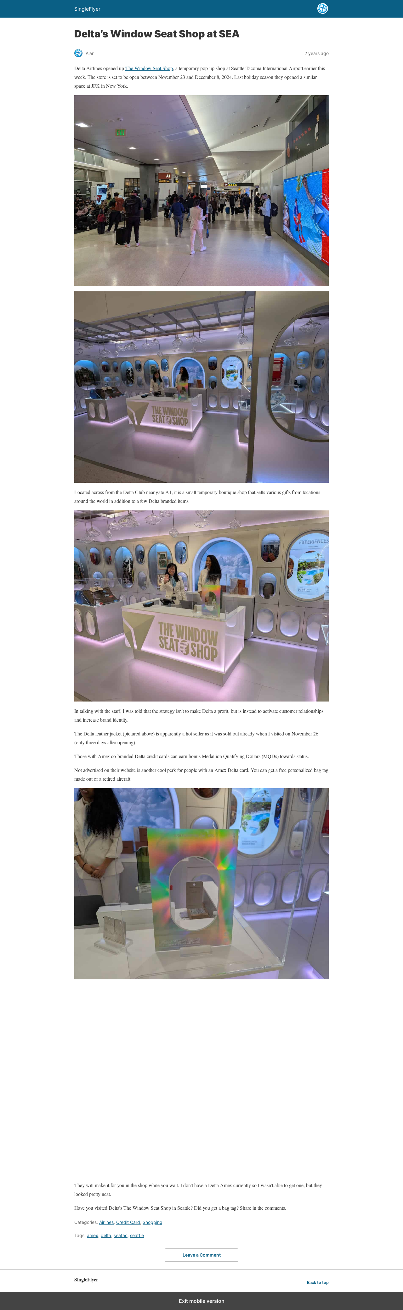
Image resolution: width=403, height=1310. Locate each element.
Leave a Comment (202, 1255)
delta (106, 1235)
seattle (137, 1235)
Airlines (106, 1222)
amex (92, 1235)
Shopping (152, 1222)
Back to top (318, 1282)
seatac (121, 1235)
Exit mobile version (201, 1301)
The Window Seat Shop (149, 68)
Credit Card (128, 1222)
